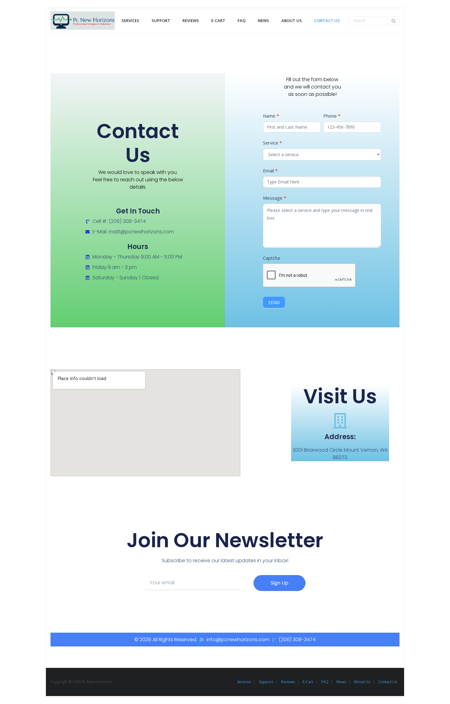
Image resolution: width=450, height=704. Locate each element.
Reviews (288, 681)
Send (274, 302)
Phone (331, 116)
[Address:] (340, 420)
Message (274, 198)
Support (266, 681)
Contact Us (387, 681)
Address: (340, 437)
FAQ (324, 681)
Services (244, 681)
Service (272, 143)
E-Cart (308, 681)
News (341, 681)
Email (270, 171)
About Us (362, 681)
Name (271, 116)
